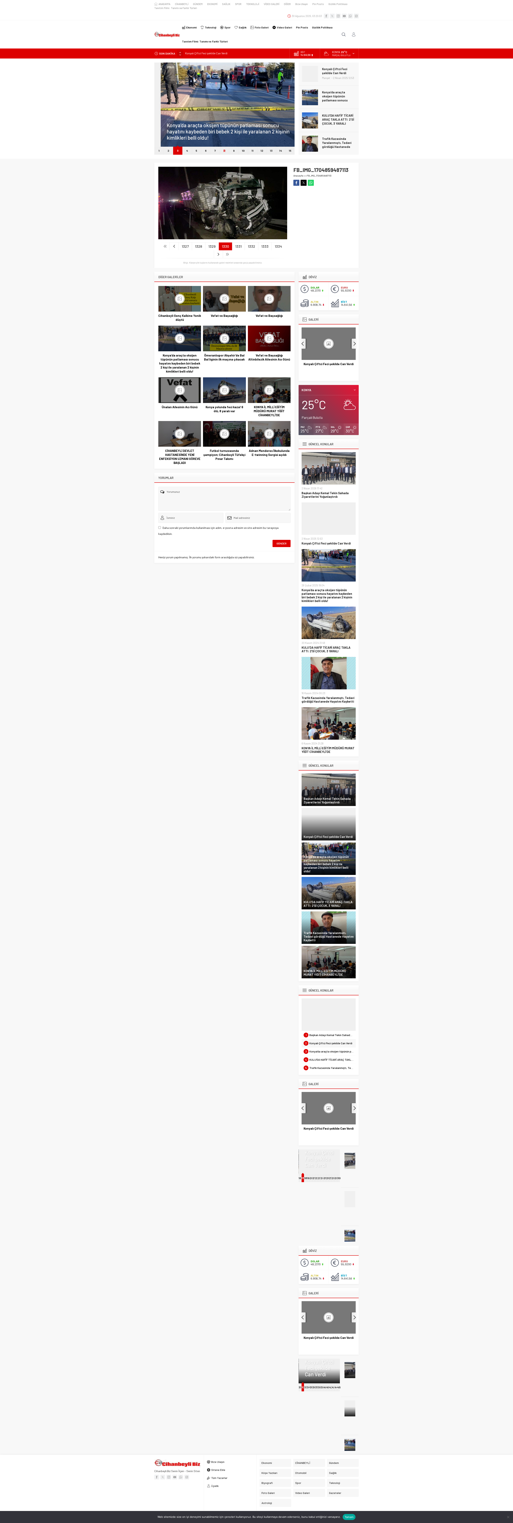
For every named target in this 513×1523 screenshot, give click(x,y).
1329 (212, 246)
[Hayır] (508, 1517)
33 (305, 1387)
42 (331, 1387)
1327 (185, 246)
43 (333, 1387)
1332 (251, 246)
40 (325, 1387)
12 (262, 150)
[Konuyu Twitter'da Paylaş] (304, 183)
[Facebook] (326, 16)
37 (316, 1387)
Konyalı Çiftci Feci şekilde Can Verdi (326, 543)
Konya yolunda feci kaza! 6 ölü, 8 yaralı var (224, 409)
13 (271, 150)
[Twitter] (332, 16)
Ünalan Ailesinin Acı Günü (180, 407)
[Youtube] (344, 16)
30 (339, 1178)
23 (319, 1178)
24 (322, 1178)
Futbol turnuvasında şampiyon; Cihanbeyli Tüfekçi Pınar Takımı (224, 455)
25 (325, 1178)
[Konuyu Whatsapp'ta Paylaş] (311, 183)
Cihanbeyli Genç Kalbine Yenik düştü (179, 317)
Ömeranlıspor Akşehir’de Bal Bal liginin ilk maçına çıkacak (224, 357)
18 (305, 1178)
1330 (225, 246)
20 (311, 1178)
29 (336, 1178)
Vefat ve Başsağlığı (224, 315)
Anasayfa (298, 175)
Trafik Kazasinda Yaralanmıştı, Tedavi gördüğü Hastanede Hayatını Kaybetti (336, 121)
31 (300, 1387)
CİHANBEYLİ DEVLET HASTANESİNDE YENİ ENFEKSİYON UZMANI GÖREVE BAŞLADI (179, 457)
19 (308, 1178)
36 (314, 1387)
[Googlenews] (356, 16)
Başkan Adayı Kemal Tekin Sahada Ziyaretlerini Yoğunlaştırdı (325, 494)
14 (280, 150)
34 (308, 1387)
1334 (278, 246)
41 (327, 1387)
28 (333, 1178)
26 (328, 1178)
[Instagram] (338, 16)
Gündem (165, 119)
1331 (238, 246)
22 (317, 1178)
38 (319, 1387)
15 (290, 150)
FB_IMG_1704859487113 (319, 175)
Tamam (349, 1517)
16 (300, 1178)
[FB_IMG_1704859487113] (222, 237)
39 (322, 1387)
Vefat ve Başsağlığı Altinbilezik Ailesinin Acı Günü (269, 357)
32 (303, 1387)
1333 (265, 246)
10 (243, 150)
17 (303, 1178)
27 (330, 1178)
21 (314, 1178)
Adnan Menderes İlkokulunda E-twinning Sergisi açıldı (269, 452)
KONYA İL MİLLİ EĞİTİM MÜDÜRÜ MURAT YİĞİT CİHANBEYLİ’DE (337, 142)
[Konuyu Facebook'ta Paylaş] (296, 183)
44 (336, 1387)
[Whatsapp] (350, 16)
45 (339, 1387)
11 (252, 150)
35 (311, 1387)
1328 (198, 246)
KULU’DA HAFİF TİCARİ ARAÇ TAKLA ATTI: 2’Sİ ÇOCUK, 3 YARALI (338, 96)
